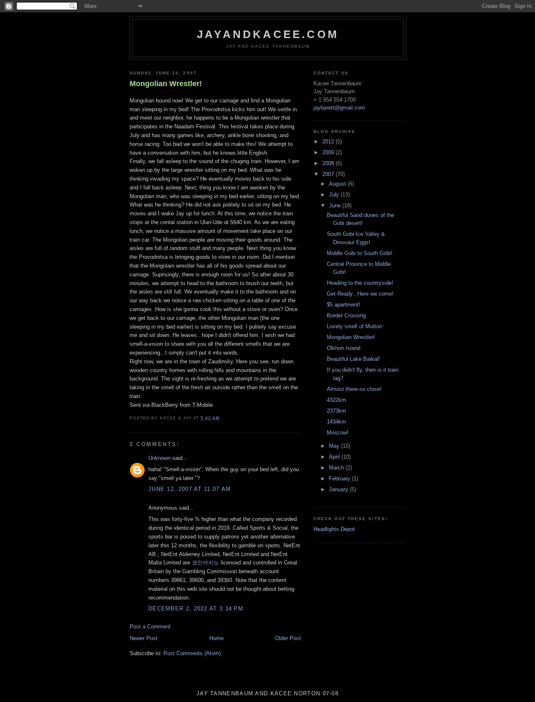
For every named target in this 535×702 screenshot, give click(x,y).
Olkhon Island (343, 348)
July (335, 194)
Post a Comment (150, 626)
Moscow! (338, 432)
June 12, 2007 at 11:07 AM (189, 489)
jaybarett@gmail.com (339, 108)
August (338, 184)
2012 (329, 141)
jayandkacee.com (268, 34)
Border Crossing (346, 315)
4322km (336, 400)
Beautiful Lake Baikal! (353, 359)
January (339, 489)
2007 (329, 174)
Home (216, 638)
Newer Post (144, 638)
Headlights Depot (334, 529)
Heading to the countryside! (360, 283)
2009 (329, 152)
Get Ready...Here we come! (360, 294)
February (340, 478)
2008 (329, 163)
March (337, 468)
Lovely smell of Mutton (354, 326)
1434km (336, 422)
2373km (336, 411)
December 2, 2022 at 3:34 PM (195, 608)
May (335, 446)
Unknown (159, 458)
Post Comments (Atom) (192, 653)
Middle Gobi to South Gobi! (359, 253)
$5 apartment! (343, 304)
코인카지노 (205, 562)
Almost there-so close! (354, 389)
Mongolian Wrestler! (166, 83)
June (335, 205)
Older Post (288, 638)
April (335, 457)
